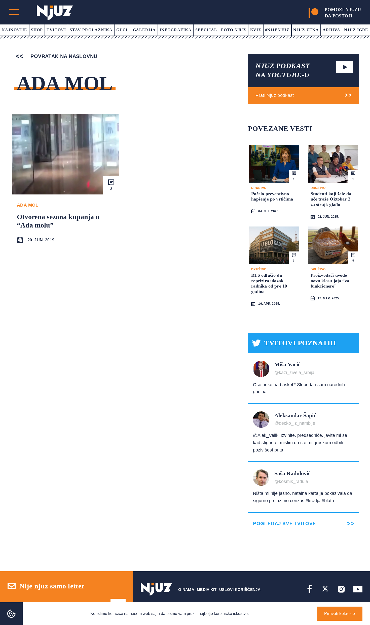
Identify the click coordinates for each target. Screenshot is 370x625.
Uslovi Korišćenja (240, 589)
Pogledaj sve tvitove (284, 523)
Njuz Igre (356, 30)
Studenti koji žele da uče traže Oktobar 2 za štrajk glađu (331, 199)
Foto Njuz (233, 30)
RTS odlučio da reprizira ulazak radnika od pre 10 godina (269, 283)
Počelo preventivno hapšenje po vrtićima (272, 196)
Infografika (176, 30)
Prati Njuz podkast (274, 95)
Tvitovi (56, 30)
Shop (37, 30)
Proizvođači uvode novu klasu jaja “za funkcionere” (330, 281)
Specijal (206, 30)
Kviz (256, 30)
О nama (186, 589)
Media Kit (207, 589)
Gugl (122, 30)
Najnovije (14, 30)
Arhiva (331, 30)
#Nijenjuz (277, 30)
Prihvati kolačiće (339, 613)
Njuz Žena (306, 30)
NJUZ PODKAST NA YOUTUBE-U (282, 70)
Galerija (144, 30)
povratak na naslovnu (63, 56)
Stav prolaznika (91, 30)
